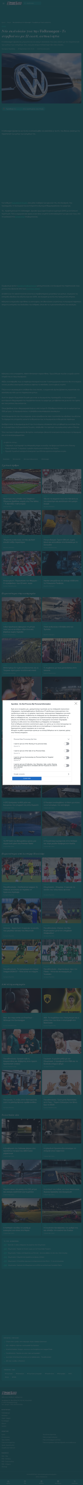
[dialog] (41, 742)
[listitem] (41, 739)
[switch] (66, 743)
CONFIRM (27, 778)
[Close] (76, 704)
